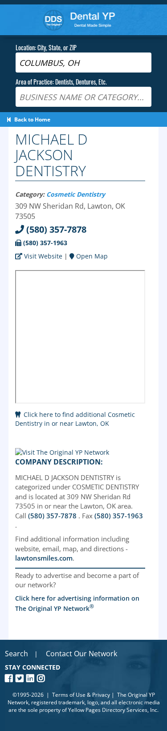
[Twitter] (21, 678)
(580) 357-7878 (55, 229)
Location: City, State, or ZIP (46, 47)
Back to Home (31, 119)
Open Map (91, 256)
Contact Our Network (81, 653)
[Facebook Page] (10, 678)
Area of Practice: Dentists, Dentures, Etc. (61, 81)
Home (79, 20)
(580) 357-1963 (44, 242)
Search (16, 653)
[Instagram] (42, 678)
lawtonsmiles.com (44, 557)
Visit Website (42, 256)
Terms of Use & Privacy (81, 695)
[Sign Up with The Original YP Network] (62, 452)
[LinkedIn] (31, 678)
